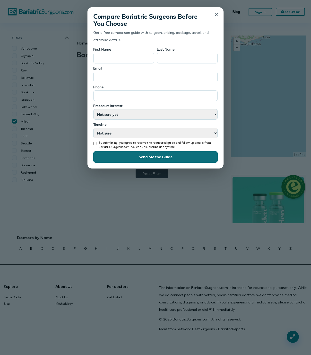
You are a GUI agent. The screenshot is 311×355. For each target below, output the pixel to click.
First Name (102, 49)
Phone (98, 87)
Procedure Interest (107, 106)
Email (97, 68)
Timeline (99, 124)
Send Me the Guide (156, 156)
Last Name (165, 49)
